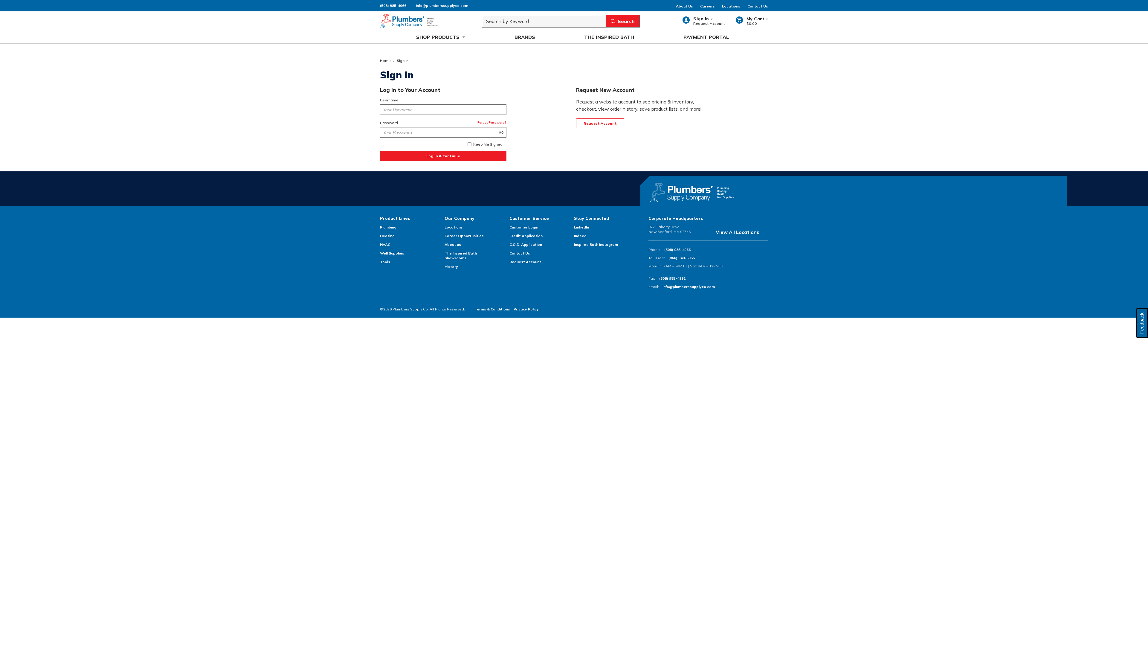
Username (389, 100)
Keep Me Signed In (489, 144)
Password (389, 123)
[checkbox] (469, 144)
